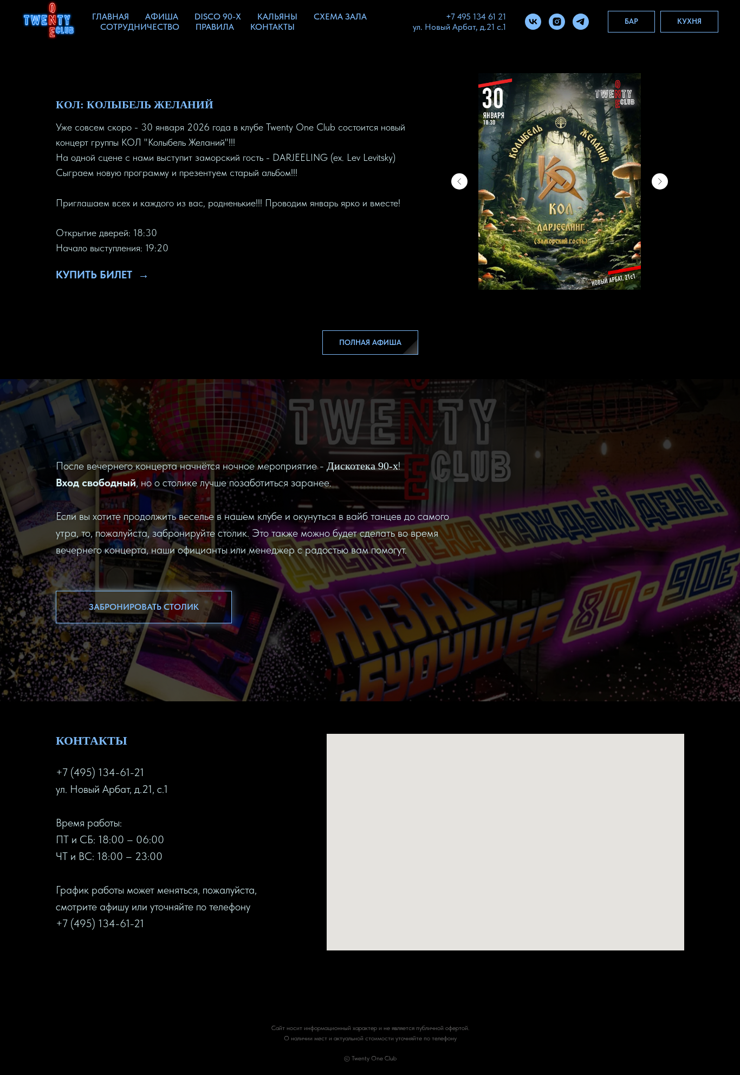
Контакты (272, 27)
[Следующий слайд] (660, 181)
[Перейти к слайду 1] (559, 273)
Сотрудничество (139, 27)
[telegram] (581, 22)
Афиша (161, 16)
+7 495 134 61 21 (476, 16)
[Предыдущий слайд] (459, 181)
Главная (110, 16)
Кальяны (277, 16)
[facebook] (64, 958)
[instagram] (557, 22)
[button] (144, 607)
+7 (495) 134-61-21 (100, 772)
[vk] (533, 22)
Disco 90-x (217, 16)
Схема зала (340, 16)
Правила (215, 27)
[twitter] (84, 958)
